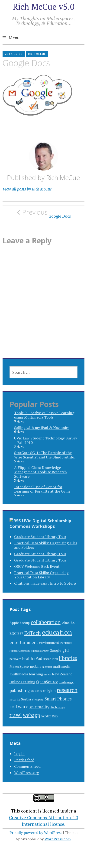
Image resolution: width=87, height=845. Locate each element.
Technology (58, 707)
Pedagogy (66, 682)
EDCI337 (16, 633)
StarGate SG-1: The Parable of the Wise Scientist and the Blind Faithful (44, 455)
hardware (15, 659)
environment (49, 642)
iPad (38, 658)
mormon (47, 666)
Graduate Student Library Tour (40, 536)
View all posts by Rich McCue (27, 189)
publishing (20, 690)
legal (55, 659)
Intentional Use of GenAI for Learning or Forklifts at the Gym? (42, 489)
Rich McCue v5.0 (43, 6)
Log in (19, 753)
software (19, 706)
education (57, 632)
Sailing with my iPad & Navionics (41, 427)
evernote (66, 643)
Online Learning (22, 682)
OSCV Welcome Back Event (37, 566)
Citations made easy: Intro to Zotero (45, 583)
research (67, 689)
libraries (68, 658)
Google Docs (46, 213)
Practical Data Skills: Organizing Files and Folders (45, 545)
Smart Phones (58, 699)
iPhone (47, 659)
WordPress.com (58, 839)
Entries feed (24, 759)
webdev (46, 716)
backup (25, 623)
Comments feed (27, 766)
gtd (65, 650)
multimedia (62, 666)
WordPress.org (26, 772)
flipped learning (39, 650)
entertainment (24, 642)
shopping (37, 699)
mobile (35, 666)
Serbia (26, 699)
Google (55, 650)
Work (55, 716)
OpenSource (47, 681)
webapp (31, 715)
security (15, 699)
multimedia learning (26, 674)
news (47, 674)
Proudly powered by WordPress (36, 832)
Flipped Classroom (20, 650)
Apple (14, 622)
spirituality (39, 707)
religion (49, 690)
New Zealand (62, 674)
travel (16, 715)
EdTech (32, 632)
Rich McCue (37, 54)
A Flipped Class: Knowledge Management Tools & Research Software (40, 472)
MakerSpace (19, 666)
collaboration (46, 622)
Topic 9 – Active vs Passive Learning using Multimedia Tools (44, 415)
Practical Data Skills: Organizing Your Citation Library (41, 575)
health (27, 658)
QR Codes (36, 691)
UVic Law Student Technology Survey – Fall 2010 (45, 440)
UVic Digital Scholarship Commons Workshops (40, 523)
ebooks (68, 622)
